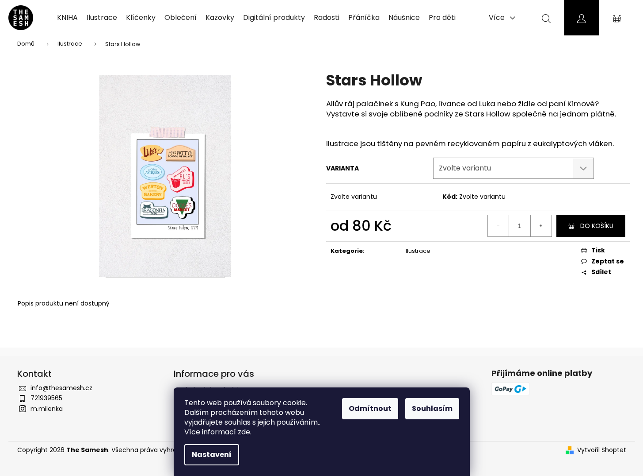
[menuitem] (67, 17)
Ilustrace (418, 251)
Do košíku (596, 225)
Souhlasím (432, 408)
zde (244, 432)
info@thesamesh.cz (61, 387)
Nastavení (212, 454)
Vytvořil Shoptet (601, 450)
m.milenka (46, 408)
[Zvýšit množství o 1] (541, 225)
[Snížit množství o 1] (498, 225)
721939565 (46, 398)
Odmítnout (370, 408)
